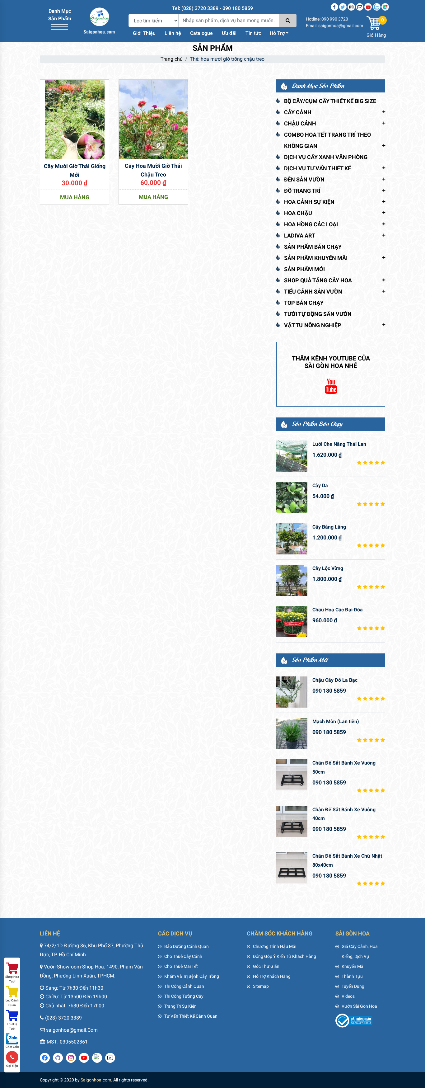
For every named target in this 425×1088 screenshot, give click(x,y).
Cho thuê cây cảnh (183, 956)
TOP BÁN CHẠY (304, 302)
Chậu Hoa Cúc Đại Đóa (337, 610)
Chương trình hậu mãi (274, 946)
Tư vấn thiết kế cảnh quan (190, 1016)
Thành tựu (352, 976)
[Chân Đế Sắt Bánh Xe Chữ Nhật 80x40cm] (291, 867)
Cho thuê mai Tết (181, 966)
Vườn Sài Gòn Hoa (359, 1006)
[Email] (359, 7)
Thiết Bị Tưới (12, 1026)
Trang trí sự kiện (180, 1006)
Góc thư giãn (266, 966)
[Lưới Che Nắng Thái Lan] (291, 456)
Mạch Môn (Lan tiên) (335, 721)
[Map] (385, 7)
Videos (348, 996)
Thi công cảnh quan (184, 986)
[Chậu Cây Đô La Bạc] (291, 692)
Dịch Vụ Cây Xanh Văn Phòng (325, 157)
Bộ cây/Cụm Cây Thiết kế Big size (330, 101)
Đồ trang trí (302, 190)
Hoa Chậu (298, 213)
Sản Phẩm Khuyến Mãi (316, 258)
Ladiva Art (299, 235)
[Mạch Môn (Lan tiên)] (291, 733)
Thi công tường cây (183, 996)
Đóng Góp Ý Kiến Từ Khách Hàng (284, 956)
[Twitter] (343, 7)
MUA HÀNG (74, 197)
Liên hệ (173, 33)
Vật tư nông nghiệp (312, 325)
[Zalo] (377, 7)
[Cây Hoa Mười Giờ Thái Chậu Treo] (153, 119)
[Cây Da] (291, 497)
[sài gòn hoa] (99, 20)
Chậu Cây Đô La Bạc (334, 680)
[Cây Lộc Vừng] (291, 580)
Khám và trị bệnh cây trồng (191, 976)
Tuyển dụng (353, 986)
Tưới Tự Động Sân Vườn (318, 314)
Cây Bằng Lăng (329, 527)
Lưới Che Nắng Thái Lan (339, 444)
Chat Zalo (12, 1046)
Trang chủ (172, 59)
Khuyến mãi (353, 966)
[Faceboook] (334, 7)
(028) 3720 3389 (63, 1018)
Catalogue (201, 33)
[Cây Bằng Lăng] (291, 538)
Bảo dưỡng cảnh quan (186, 946)
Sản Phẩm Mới (304, 269)
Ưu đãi (229, 33)
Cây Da (320, 485)
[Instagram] (351, 7)
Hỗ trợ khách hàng (272, 976)
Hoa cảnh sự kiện (309, 202)
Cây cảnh (297, 112)
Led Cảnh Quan (12, 1003)
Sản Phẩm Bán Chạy (313, 246)
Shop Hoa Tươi (12, 979)
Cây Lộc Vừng (327, 568)
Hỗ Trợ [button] (277, 33)
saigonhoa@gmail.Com (72, 1030)
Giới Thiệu (144, 33)
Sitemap (261, 986)
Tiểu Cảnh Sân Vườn (313, 291)
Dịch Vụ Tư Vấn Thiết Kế (317, 168)
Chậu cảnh (300, 123)
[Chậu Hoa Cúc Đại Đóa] (291, 621)
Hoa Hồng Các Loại (311, 224)
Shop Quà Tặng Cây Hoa (318, 280)
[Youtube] (368, 7)
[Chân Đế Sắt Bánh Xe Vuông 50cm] (291, 774)
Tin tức (253, 33)
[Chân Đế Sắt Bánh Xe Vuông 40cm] (291, 821)
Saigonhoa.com (96, 1079)
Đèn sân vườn (304, 179)
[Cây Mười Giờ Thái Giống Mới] (75, 119)
